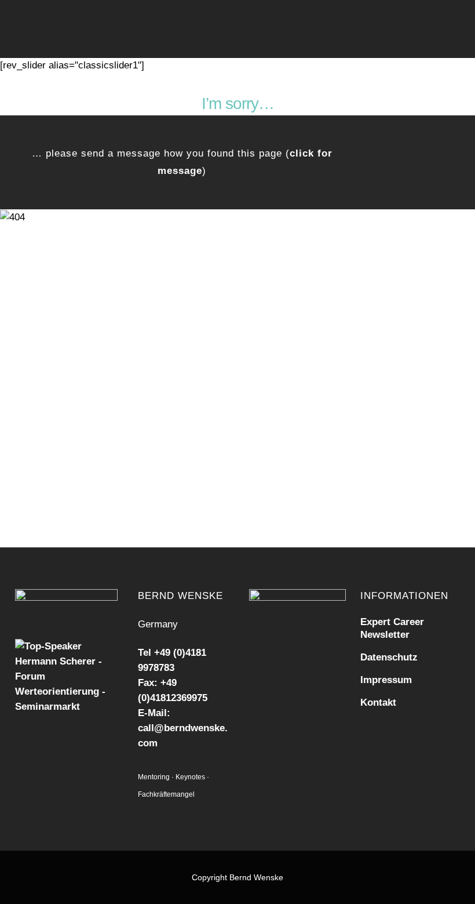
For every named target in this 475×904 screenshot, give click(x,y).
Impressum (386, 679)
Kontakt (378, 702)
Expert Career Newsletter (392, 628)
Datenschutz (389, 657)
